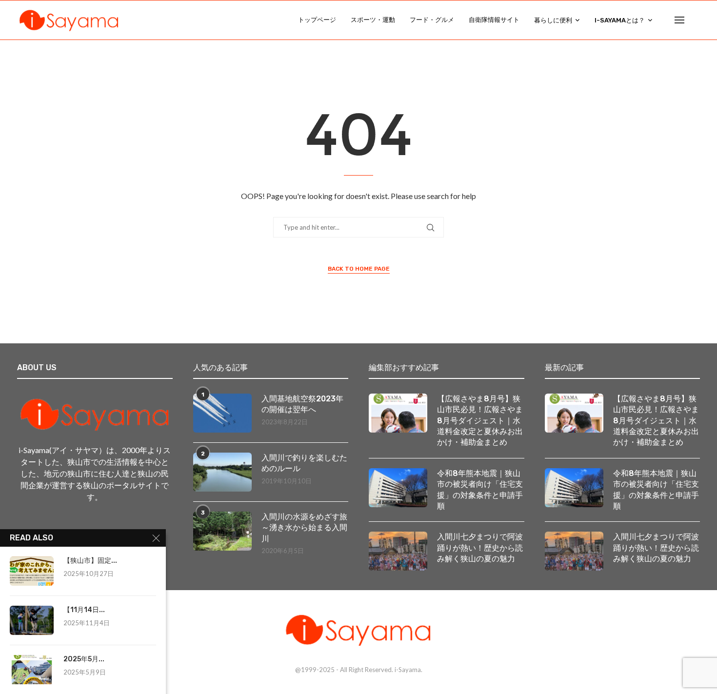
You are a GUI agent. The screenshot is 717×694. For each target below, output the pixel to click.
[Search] (695, 20)
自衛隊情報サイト (494, 19)
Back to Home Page (359, 268)
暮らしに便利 (553, 20)
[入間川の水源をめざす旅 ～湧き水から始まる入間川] (222, 531)
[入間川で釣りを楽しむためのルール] (222, 472)
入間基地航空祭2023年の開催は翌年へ (302, 404)
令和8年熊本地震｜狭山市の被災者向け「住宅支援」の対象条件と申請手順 (480, 490)
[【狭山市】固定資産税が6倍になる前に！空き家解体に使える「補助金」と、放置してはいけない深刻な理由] (32, 571)
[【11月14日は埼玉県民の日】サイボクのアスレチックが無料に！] (32, 620)
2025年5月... (83, 659)
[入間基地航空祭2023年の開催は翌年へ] (222, 413)
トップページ (317, 19)
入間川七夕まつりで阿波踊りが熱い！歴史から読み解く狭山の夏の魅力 (480, 547)
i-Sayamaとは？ (620, 20)
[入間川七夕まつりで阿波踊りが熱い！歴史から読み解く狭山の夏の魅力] (398, 551)
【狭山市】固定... (90, 560)
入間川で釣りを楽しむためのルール (304, 463)
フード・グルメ (432, 19)
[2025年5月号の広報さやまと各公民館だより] (32, 669)
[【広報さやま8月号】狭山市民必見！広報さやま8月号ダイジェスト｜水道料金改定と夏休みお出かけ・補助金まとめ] (398, 413)
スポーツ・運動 (373, 19)
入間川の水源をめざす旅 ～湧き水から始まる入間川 (305, 527)
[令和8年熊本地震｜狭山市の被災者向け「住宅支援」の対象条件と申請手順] (398, 487)
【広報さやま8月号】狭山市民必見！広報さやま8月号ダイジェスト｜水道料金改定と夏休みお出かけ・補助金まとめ (480, 420)
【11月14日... (84, 610)
